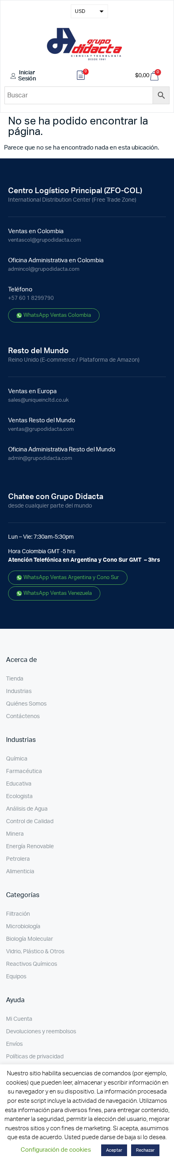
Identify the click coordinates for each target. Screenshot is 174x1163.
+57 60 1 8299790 (31, 298)
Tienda (14, 679)
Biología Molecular (29, 939)
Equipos (16, 977)
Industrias (19, 691)
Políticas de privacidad (35, 1057)
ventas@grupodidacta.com (41, 429)
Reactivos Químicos (31, 964)
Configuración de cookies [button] (56, 1150)
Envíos (14, 1044)
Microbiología (23, 926)
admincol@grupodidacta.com (43, 269)
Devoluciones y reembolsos (41, 1031)
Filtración (18, 914)
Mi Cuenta (19, 1019)
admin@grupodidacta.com (40, 458)
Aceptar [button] (114, 1150)
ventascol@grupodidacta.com (44, 240)
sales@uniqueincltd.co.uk (38, 400)
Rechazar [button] (145, 1150)
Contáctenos (23, 716)
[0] (81, 76)
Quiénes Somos (26, 704)
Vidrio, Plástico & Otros (35, 951)
